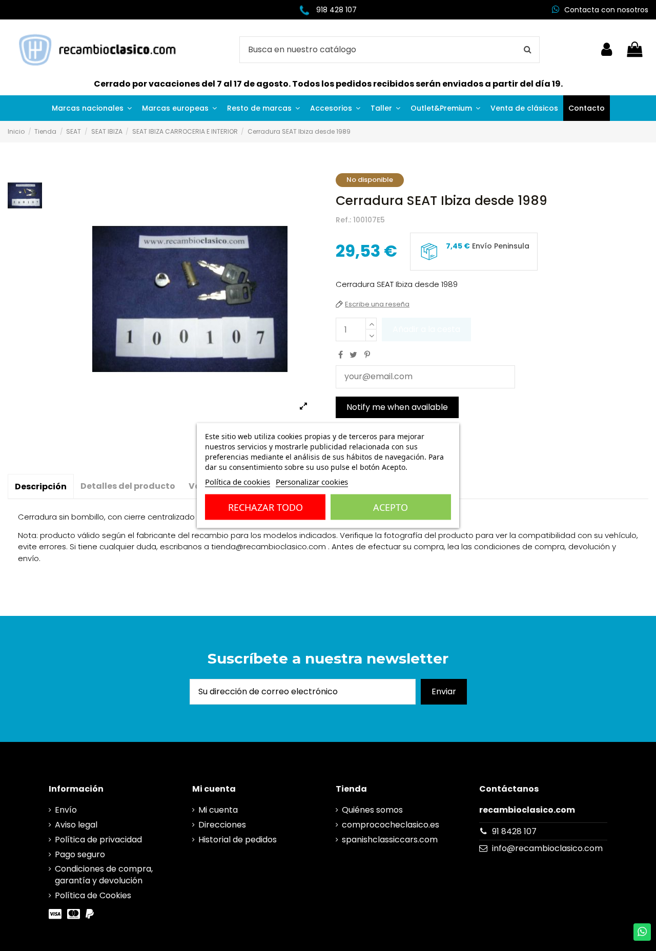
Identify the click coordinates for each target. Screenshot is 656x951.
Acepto (390, 507)
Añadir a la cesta (426, 329)
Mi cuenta (218, 810)
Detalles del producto (127, 486)
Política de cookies (237, 482)
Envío (66, 810)
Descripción (41, 486)
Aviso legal (76, 825)
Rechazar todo (265, 507)
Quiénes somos (372, 810)
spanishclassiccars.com (390, 839)
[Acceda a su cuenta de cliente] (607, 50)
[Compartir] (340, 355)
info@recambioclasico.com (547, 848)
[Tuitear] (353, 355)
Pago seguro (80, 854)
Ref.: (343, 220)
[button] (92, 108)
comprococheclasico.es (390, 825)
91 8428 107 (514, 831)
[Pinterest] (367, 355)
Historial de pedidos (237, 839)
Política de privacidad (98, 839)
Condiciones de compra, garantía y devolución (104, 874)
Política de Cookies (93, 895)
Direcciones (222, 825)
